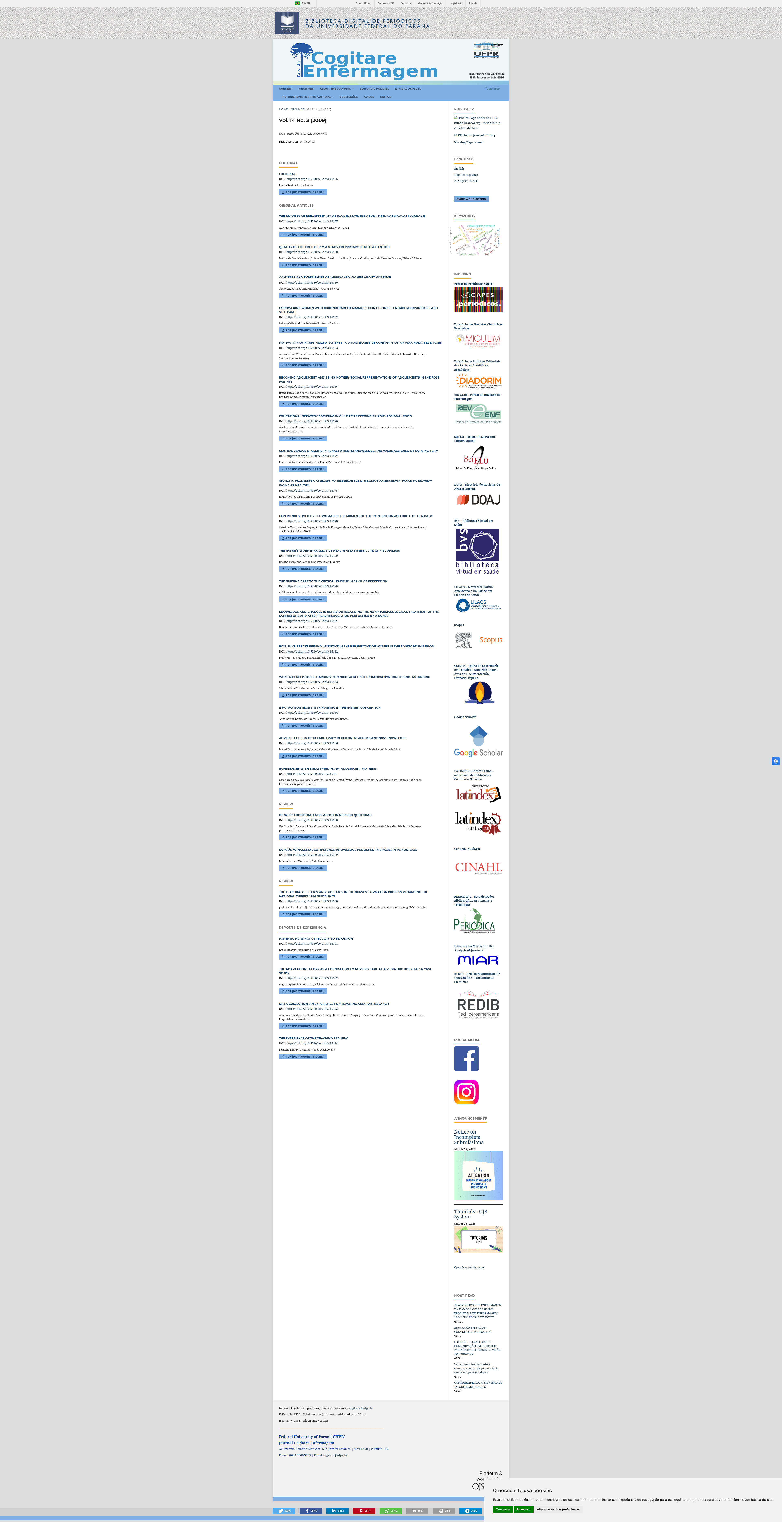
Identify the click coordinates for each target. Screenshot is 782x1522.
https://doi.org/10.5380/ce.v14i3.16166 (312, 386)
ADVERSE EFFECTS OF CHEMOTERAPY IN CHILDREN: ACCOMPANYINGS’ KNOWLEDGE (342, 738)
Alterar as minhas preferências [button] (558, 1509)
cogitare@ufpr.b (334, 1455)
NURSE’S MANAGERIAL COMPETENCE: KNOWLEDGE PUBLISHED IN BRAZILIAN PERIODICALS (348, 850)
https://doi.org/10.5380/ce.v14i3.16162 (312, 317)
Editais (385, 96)
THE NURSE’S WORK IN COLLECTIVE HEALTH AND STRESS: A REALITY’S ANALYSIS (339, 550)
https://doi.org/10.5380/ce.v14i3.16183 (312, 682)
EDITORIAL (287, 174)
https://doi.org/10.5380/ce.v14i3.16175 (312, 490)
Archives (306, 88)
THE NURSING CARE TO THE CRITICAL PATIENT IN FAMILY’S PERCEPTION (333, 581)
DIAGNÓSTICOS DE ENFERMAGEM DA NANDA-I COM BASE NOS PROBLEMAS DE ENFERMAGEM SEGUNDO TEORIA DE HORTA (478, 1311)
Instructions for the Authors (306, 96)
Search (494, 88)
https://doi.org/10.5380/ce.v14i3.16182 (312, 651)
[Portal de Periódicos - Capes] (478, 299)
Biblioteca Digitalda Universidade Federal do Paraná (368, 23)
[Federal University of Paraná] (478, 123)
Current (286, 88)
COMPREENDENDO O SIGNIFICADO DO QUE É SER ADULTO (478, 1385)
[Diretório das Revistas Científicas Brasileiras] (478, 340)
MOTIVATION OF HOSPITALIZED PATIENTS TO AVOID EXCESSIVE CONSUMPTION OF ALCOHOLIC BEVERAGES (360, 342)
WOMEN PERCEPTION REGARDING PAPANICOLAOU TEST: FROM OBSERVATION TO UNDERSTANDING (354, 677)
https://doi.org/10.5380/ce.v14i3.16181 (312, 621)
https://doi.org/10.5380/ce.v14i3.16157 (312, 221)
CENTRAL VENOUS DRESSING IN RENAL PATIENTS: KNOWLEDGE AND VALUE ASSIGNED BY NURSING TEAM (358, 451)
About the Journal (335, 88)
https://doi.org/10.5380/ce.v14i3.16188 (312, 820)
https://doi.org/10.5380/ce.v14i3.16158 (312, 252)
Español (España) (466, 175)
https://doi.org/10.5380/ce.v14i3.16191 (312, 943)
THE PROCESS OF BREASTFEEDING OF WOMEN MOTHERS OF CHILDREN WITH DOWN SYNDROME (352, 216)
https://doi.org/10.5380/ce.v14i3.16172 (312, 456)
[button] (284, 1511)
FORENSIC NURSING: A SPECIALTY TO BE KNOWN (316, 938)
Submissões (349, 96)
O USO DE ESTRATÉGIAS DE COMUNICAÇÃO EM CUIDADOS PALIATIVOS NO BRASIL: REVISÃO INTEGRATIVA (477, 1348)
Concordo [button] (503, 1509)
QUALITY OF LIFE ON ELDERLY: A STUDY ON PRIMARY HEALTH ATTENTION (334, 247)
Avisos (369, 96)
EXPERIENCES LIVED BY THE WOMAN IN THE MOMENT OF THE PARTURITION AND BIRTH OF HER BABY (356, 516)
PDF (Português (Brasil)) (304, 192)
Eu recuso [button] (524, 1509)
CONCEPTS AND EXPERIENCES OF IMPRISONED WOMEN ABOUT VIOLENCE (335, 277)
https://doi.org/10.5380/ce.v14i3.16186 (312, 743)
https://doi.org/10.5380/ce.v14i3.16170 (312, 421)
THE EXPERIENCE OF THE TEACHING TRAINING (313, 1038)
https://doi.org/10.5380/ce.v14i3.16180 (312, 586)
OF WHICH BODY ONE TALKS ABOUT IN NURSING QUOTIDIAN (325, 815)
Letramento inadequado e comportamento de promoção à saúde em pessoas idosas (476, 1368)
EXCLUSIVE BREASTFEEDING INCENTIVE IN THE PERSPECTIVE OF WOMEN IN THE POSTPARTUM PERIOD (356, 646)
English (459, 169)
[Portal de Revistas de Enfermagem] (478, 413)
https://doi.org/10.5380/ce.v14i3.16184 (312, 712)
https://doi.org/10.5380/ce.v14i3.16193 (312, 1009)
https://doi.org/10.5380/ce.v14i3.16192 (312, 978)
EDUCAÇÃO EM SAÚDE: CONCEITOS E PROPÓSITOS (472, 1330)
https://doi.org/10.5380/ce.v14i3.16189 (312, 855)
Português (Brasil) (466, 181)
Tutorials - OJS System (470, 1214)
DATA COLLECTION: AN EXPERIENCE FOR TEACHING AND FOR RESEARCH (334, 1004)
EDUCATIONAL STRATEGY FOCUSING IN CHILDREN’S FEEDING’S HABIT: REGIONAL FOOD (345, 416)
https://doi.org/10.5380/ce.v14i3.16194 (312, 1043)
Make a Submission (471, 199)
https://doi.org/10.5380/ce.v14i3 (307, 133)
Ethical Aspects (408, 88)
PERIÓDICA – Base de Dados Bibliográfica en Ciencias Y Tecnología (474, 901)
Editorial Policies (374, 88)
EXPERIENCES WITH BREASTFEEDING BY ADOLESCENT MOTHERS (328, 768)
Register (497, 44)
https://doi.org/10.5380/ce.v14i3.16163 (312, 348)
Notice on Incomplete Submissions (468, 1137)
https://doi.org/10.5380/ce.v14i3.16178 (312, 521)
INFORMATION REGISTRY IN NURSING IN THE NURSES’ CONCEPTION (330, 707)
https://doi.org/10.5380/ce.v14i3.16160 (312, 282)
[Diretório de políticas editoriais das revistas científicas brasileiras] (478, 381)
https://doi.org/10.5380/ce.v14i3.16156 (312, 179)
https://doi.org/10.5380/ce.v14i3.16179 (312, 556)
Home (283, 109)
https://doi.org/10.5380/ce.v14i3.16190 (312, 901)
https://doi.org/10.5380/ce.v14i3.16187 (312, 774)
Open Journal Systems (469, 1267)
